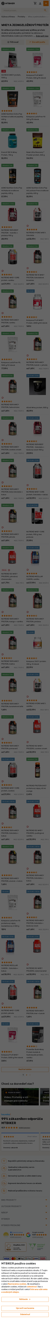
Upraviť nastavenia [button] (25, 1308)
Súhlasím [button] (25, 1299)
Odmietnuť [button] (25, 1314)
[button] (32, 1287)
